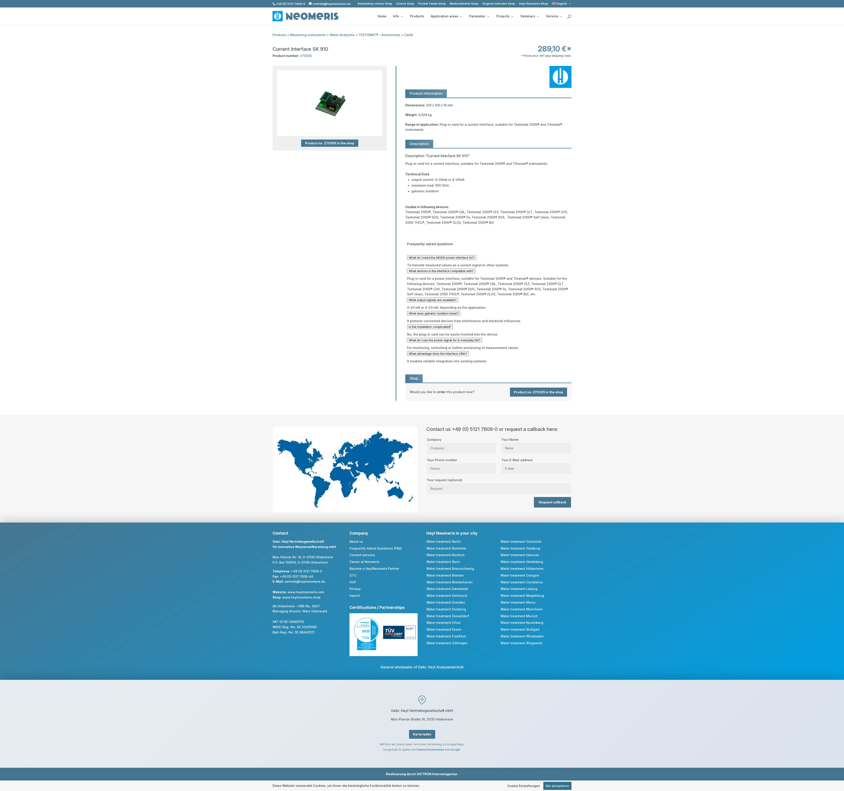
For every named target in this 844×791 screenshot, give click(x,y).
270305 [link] (306, 56)
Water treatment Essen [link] (443, 629)
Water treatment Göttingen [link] (446, 643)
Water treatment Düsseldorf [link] (447, 616)
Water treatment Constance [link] (521, 582)
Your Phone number (442, 460)
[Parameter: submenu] (488, 16)
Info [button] (396, 16)
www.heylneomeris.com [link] (305, 592)
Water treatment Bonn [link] (443, 562)
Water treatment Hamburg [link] (520, 548)
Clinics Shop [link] (405, 3)
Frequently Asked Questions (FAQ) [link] (375, 548)
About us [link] (356, 541)
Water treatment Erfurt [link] (443, 622)
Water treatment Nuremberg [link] (521, 622)
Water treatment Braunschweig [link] (450, 568)
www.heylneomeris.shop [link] (301, 597)
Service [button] (552, 16)
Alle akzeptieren (557, 786)
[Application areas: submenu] (461, 16)
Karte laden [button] (422, 734)
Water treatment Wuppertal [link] (521, 643)
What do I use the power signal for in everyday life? (444, 340)
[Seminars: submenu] (538, 16)
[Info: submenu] (402, 16)
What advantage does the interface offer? (438, 353)
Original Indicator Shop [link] (498, 3)
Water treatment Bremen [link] (445, 575)
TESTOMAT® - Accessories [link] (379, 35)
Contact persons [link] (362, 555)
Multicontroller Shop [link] (464, 3)
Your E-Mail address (517, 460)
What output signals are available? (433, 300)
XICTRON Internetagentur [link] (437, 774)
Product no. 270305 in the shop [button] (329, 143)
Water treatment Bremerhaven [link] (449, 582)
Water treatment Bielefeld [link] (446, 548)
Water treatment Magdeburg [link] (522, 595)
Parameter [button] (477, 16)
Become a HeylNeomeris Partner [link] (374, 568)
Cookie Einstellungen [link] (523, 786)
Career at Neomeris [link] (364, 562)
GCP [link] (352, 582)
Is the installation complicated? (430, 326)
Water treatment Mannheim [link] (521, 609)
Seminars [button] (527, 16)
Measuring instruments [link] (308, 35)
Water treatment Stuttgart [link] (520, 629)
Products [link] (417, 16)
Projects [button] (503, 16)
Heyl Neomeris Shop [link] (533, 3)
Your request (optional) (444, 480)
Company (434, 439)
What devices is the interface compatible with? (441, 271)
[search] (569, 16)
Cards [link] (408, 35)
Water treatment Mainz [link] (518, 602)
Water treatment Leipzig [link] (518, 589)
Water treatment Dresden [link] (445, 602)
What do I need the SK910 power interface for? (442, 257)
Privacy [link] (355, 589)
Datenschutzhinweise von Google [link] (438, 749)
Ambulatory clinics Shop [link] (375, 3)
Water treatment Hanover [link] (519, 555)
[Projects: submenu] (512, 16)
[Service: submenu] (561, 16)
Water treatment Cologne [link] (519, 575)
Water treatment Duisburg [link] (446, 609)
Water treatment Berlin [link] (443, 541)
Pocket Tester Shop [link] (432, 3)
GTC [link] (352, 575)
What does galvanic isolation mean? (434, 313)
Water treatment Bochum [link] (445, 555)
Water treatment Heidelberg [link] (521, 562)
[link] (561, 3)
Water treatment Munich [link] (519, 616)
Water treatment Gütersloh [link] (520, 541)
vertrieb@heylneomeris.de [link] (304, 581)
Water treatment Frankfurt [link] (446, 636)
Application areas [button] (444, 16)
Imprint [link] (354, 595)
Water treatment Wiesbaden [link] (522, 636)
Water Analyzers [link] (342, 35)
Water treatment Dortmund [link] (446, 595)
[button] (839, 759)
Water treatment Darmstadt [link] (447, 589)
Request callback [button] (552, 502)
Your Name (510, 439)
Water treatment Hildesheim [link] (521, 568)
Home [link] (382, 16)
